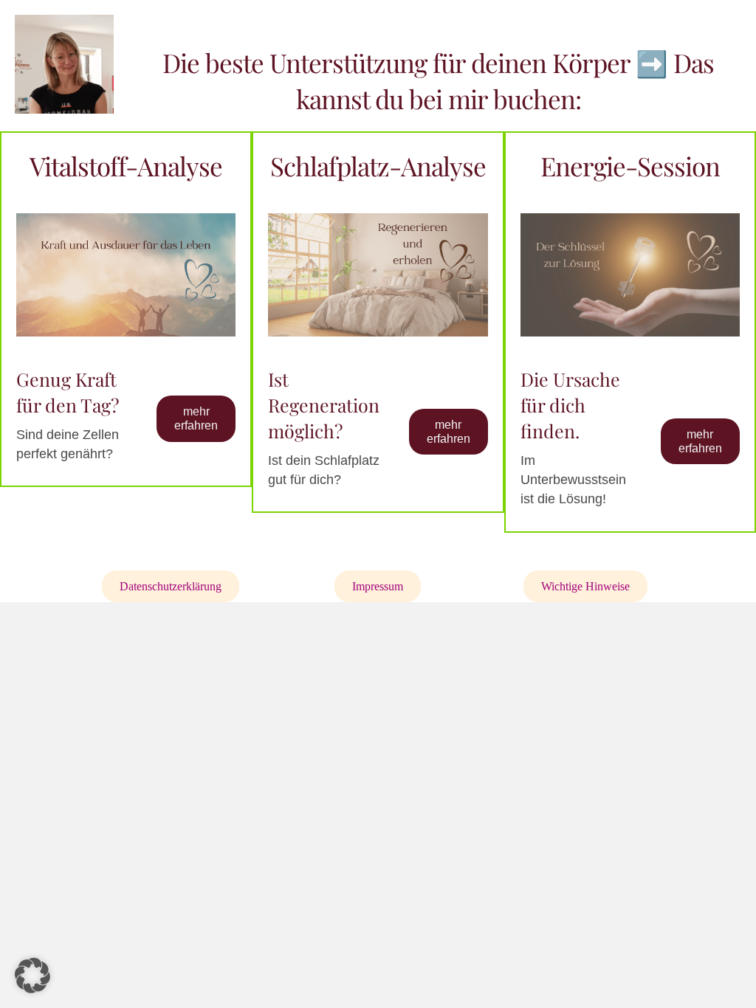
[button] (32, 975)
